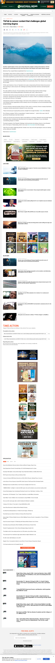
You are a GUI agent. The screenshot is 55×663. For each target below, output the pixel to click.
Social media (18, 33)
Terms (33, 649)
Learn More (39, 658)
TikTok (28, 33)
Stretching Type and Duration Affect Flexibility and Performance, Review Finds (19, 524)
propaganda (12, 33)
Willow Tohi (25, 177)
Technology (30, 15)
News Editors (13, 26)
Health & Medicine (24, 14)
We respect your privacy (27, 640)
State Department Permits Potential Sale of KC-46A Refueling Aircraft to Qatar (19, 468)
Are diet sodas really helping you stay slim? (12, 537)
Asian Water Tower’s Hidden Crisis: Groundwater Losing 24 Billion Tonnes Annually (20, 497)
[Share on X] (13, 29)
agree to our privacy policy (21, 660)
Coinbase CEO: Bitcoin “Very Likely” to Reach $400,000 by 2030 (16, 504)
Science (23, 15)
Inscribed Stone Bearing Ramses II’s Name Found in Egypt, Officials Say (18, 510)
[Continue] (39, 637)
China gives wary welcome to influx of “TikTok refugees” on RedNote (33, 314)
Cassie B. (24, 166)
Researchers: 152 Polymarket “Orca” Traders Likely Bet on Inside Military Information (21, 494)
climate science (29, 32)
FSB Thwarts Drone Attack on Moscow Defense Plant (14, 474)
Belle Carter (25, 221)
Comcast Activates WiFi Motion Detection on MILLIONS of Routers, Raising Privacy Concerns (22, 478)
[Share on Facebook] (10, 29)
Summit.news (29, 71)
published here (24, 653)
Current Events (9, 18)
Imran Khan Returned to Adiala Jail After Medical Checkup (15, 507)
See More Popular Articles (27, 547)
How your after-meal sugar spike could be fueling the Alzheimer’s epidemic (18, 500)
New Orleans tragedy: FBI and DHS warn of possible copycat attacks (33, 211)
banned (7, 32)
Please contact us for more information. (10, 344)
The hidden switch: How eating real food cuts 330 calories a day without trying (19, 531)
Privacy (30, 649)
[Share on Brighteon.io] (7, 29)
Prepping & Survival (45, 14)
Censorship (15, 32)
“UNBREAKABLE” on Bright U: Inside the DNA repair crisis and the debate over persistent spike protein (24, 487)
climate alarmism (22, 32)
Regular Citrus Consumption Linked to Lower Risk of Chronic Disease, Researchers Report (22, 541)
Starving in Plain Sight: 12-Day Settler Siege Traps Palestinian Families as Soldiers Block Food (22, 471)
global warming (36, 32)
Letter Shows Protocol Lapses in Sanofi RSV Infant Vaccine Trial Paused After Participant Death (23, 481)
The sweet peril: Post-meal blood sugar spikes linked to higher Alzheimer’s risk (19, 534)
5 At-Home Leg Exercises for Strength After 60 (13, 544)
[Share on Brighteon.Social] (4, 29)
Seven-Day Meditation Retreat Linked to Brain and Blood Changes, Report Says (19, 465)
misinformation (6, 33)
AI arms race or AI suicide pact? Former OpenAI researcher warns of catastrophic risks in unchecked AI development (33, 179)
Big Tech (11, 32)
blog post (31, 79)
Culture (16, 14)
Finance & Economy (35, 14)
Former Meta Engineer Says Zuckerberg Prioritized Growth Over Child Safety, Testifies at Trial (22, 491)
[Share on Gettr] (24, 29)
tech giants (23, 33)
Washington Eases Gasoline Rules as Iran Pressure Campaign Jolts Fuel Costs (19, 484)
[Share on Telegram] (15, 29)
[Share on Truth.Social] (18, 29)
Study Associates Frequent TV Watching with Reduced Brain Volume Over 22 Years (20, 521)
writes (41, 110)
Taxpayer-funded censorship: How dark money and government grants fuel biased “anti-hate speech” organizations (34, 282)
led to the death (31, 124)
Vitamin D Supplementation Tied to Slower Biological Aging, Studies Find (18, 528)
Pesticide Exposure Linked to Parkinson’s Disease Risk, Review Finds (17, 513)
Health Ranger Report (8, 570)
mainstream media (44, 32)
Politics (10, 14)
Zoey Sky (24, 210)
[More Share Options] (27, 29)
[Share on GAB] (21, 29)
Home (5, 14)
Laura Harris (25, 199)
